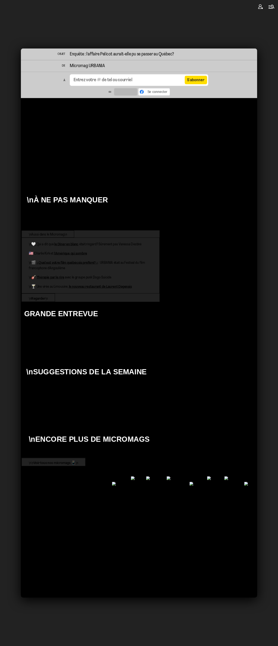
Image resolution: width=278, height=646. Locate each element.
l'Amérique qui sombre (70, 253)
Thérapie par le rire (50, 278)
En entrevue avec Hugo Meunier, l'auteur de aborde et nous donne (125, 344)
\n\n (38, 180)
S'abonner (195, 80)
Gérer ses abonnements (41, 516)
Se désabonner (34, 510)
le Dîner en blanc (66, 244)
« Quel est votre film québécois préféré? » (67, 263)
